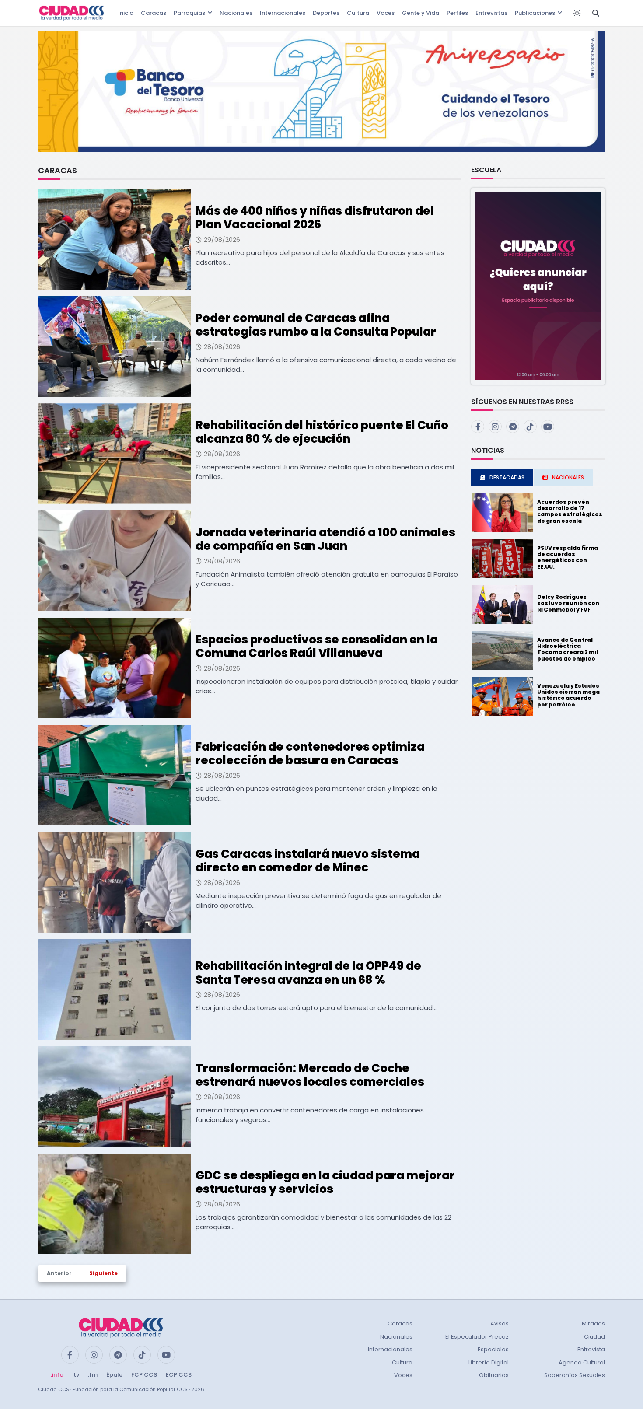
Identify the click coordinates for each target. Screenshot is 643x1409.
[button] (538, 286)
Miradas (593, 1323)
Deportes (326, 13)
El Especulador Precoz (477, 1336)
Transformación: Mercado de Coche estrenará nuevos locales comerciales (310, 1075)
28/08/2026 (222, 347)
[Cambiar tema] (577, 13)
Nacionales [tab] (568, 477)
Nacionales (236, 13)
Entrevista (591, 1349)
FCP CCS (144, 1375)
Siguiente (103, 1273)
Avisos (499, 1323)
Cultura (358, 13)
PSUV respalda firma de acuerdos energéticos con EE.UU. (567, 557)
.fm (93, 1375)
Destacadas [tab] (506, 477)
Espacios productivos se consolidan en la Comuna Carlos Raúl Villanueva (317, 646)
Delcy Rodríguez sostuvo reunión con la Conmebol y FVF (568, 603)
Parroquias (189, 13)
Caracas (153, 13)
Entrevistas (491, 13)
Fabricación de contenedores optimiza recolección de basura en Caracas (310, 753)
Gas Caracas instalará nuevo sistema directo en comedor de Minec (308, 860)
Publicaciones (535, 13)
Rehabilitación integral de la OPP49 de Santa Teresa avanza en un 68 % (308, 972)
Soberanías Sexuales (574, 1375)
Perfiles (457, 13)
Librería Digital (488, 1362)
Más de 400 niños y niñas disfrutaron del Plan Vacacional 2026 (315, 217)
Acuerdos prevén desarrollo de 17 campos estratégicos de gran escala (569, 511)
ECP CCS (179, 1375)
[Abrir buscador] (596, 13)
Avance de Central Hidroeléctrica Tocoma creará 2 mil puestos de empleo (567, 649)
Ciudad (594, 1336)
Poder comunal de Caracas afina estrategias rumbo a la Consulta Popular (316, 324)
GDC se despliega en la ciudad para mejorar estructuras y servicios (325, 1182)
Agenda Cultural (582, 1362)
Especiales (493, 1349)
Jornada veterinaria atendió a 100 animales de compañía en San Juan (325, 539)
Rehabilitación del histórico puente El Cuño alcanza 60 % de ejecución (322, 432)
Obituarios (494, 1375)
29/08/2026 (222, 239)
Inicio (125, 13)
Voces (386, 13)
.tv (75, 1375)
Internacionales (282, 13)
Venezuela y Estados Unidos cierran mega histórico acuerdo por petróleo (568, 695)
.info (57, 1375)
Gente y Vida (420, 13)
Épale (114, 1375)
